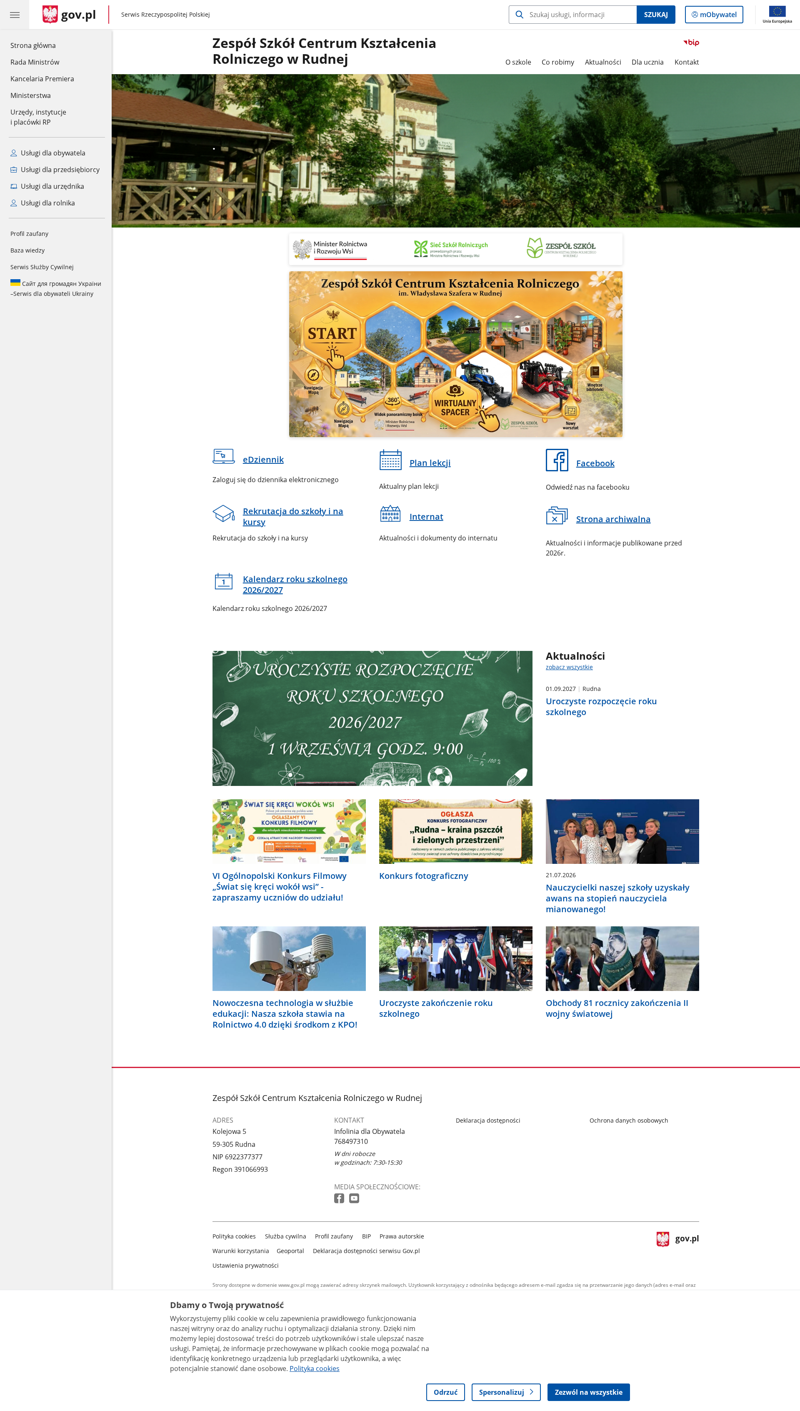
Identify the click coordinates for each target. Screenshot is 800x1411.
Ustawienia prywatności (245, 1265)
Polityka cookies (234, 1236)
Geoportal (290, 1251)
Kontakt (687, 62)
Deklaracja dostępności (488, 1120)
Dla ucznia (648, 62)
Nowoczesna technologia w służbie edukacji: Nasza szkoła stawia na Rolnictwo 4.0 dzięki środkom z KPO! (285, 1014)
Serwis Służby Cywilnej (42, 267)
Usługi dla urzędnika (51, 186)
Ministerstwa (30, 95)
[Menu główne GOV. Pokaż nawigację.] (14, 14)
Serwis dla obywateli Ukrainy (55, 289)
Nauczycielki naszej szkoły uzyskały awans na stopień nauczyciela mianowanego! (618, 898)
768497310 (351, 1141)
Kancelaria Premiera (42, 78)
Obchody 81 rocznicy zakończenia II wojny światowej (617, 1008)
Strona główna (42, 45)
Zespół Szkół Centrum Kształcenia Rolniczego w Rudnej (324, 51)
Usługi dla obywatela (52, 153)
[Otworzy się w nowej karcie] (340, 1198)
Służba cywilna (285, 1236)
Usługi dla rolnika (47, 203)
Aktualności (603, 62)
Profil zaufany (29, 234)
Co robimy (558, 62)
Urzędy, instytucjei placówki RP (38, 117)
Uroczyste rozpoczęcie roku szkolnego (601, 707)
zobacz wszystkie (569, 667)
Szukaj (656, 14)
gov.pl (687, 1249)
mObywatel (718, 16)
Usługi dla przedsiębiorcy (59, 169)
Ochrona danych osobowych (629, 1120)
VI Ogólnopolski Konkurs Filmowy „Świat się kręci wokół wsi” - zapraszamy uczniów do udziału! (279, 887)
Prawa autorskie (402, 1236)
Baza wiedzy (27, 250)
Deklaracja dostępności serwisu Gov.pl (366, 1251)
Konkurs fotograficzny (423, 876)
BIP (366, 1236)
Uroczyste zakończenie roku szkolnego (436, 1008)
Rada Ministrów (34, 62)
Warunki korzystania (240, 1251)
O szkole (518, 62)
